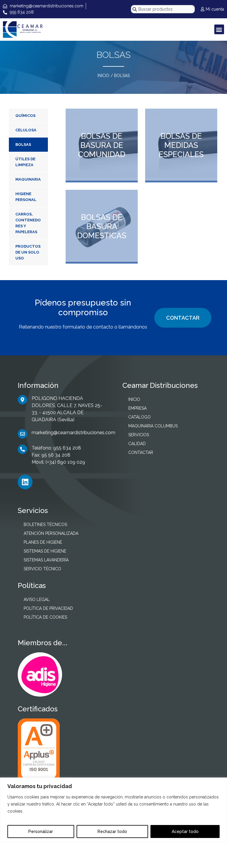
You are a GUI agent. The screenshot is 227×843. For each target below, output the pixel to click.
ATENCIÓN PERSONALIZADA (51, 533)
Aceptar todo (185, 831)
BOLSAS (23, 144)
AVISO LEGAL (37, 599)
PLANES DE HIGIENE (43, 542)
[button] (219, 29)
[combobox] (163, 9)
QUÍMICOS (25, 115)
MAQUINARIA (28, 179)
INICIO (103, 75)
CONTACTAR (183, 318)
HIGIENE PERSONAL (25, 197)
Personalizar (40, 831)
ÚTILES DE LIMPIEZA (25, 162)
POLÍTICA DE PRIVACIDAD (48, 608)
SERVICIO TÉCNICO (42, 568)
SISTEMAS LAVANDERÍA (46, 560)
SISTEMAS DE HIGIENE (45, 551)
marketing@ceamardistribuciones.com (73, 432)
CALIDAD (137, 443)
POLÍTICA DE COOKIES (45, 617)
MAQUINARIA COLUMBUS (153, 426)
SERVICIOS (138, 434)
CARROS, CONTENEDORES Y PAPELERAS (28, 223)
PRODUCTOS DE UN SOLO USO (27, 252)
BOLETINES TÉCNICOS (45, 524)
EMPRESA (137, 408)
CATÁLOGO (139, 417)
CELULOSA (25, 130)
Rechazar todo (112, 831)
